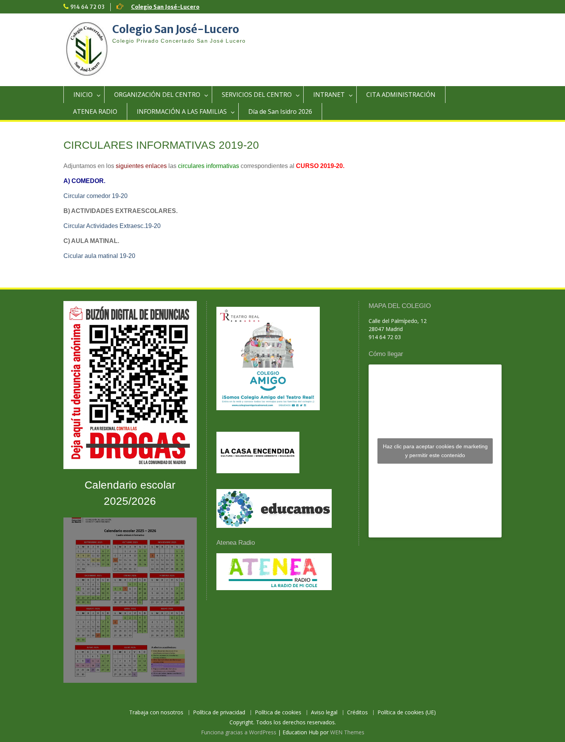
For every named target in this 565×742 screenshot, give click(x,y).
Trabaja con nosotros (156, 712)
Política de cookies (278, 712)
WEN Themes (347, 732)
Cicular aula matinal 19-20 (99, 256)
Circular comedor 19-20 (95, 196)
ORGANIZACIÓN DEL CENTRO (157, 94)
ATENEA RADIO (95, 111)
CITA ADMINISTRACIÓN (400, 94)
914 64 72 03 (87, 6)
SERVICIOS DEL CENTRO (257, 94)
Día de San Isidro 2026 (280, 111)
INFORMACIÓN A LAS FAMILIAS (182, 111)
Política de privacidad (219, 712)
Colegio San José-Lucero (165, 6)
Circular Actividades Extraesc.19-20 (112, 226)
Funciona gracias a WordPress (238, 732)
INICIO (83, 94)
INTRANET (329, 94)
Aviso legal (324, 712)
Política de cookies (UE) (406, 712)
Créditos (357, 712)
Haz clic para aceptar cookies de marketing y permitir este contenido (435, 450)
